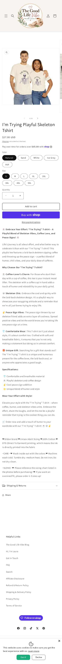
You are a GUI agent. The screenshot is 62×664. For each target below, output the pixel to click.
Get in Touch (12, 558)
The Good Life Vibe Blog (17, 544)
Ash (7, 164)
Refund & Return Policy (17, 585)
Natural (9, 157)
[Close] (59, 640)
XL (33, 176)
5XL (29, 183)
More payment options (31, 222)
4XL (18, 183)
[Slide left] (24, 118)
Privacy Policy (12, 598)
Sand (23, 157)
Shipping (5, 141)
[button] (6, 16)
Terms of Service (14, 605)
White (36, 157)
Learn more (33, 651)
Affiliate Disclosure (15, 578)
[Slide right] (37, 118)
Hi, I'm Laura (12, 551)
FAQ (8, 565)
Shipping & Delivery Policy (18, 592)
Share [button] (8, 495)
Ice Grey (51, 157)
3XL (7, 183)
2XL (44, 176)
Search (9, 571)
